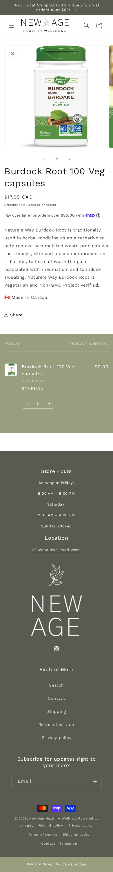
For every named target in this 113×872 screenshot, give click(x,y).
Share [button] (16, 315)
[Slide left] (43, 159)
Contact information (59, 843)
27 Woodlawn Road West (56, 550)
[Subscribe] (94, 781)
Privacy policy (56, 737)
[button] (11, 25)
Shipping (11, 204)
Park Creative (73, 864)
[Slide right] (69, 159)
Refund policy (51, 825)
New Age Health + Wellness (53, 818)
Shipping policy (76, 834)
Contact (56, 698)
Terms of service (56, 724)
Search (56, 685)
